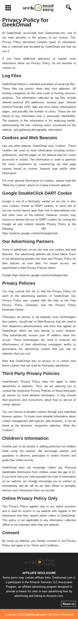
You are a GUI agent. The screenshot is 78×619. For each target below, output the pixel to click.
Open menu (8, 7)
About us (68, 604)
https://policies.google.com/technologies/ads (30, 233)
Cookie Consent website (55, 185)
